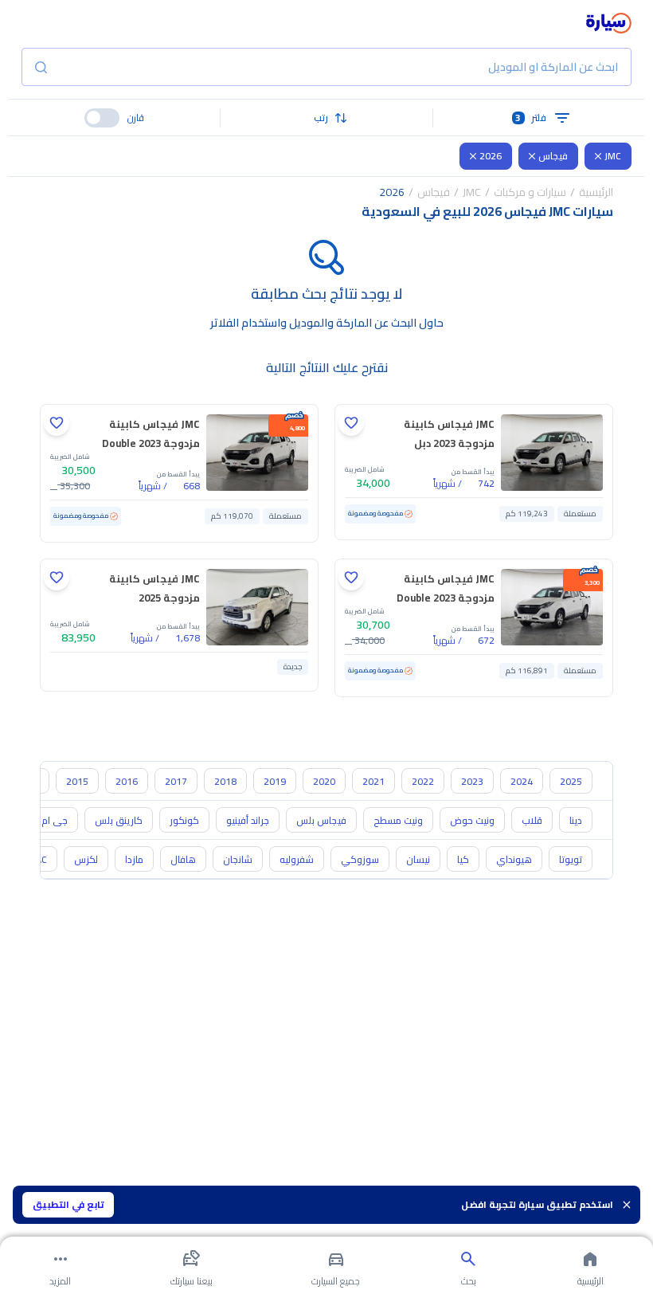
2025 (571, 781)
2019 (275, 781)
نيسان (418, 859)
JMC (612, 156)
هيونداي (514, 859)
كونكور (184, 820)
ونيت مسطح (398, 820)
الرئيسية (596, 192)
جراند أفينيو (247, 820)
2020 (324, 781)
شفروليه (297, 859)
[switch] (101, 117)
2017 (176, 781)
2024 (521, 781)
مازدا (134, 859)
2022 (423, 781)
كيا (463, 859)
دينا (575, 820)
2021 (373, 781)
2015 (77, 781)
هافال (183, 859)
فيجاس (553, 156)
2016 (126, 781)
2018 (225, 781)
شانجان (237, 859)
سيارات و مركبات (530, 192)
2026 (490, 156)
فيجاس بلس (321, 820)
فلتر (530, 117)
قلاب (532, 820)
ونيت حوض (472, 820)
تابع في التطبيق (68, 1204)
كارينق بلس (119, 820)
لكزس (86, 859)
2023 (472, 781)
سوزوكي (360, 859)
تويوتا (570, 859)
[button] (326, 118)
